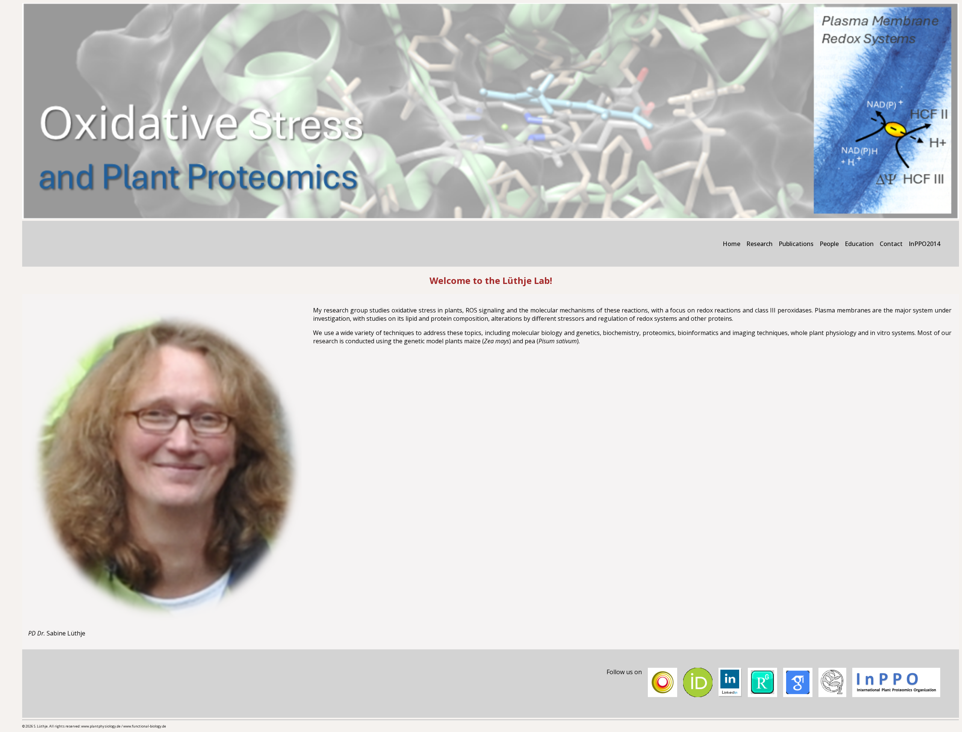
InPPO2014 (924, 244)
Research (759, 244)
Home (731, 244)
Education (859, 244)
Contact (891, 244)
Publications (796, 244)
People (829, 244)
